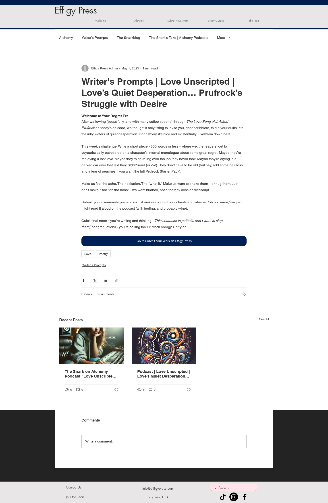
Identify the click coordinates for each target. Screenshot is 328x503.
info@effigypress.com (158, 488)
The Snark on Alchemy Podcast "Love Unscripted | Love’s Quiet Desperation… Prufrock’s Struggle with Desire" (91, 373)
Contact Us (73, 487)
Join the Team (75, 497)
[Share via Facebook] (83, 280)
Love (87, 254)
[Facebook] (244, 497)
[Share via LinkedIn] (105, 280)
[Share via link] (116, 280)
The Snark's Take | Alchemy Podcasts (178, 37)
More (221, 37)
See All (264, 319)
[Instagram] (233, 497)
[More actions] (244, 68)
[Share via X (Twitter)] (94, 280)
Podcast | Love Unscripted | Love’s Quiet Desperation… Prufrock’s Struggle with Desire (163, 373)
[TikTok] (222, 497)
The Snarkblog (128, 37)
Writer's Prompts (95, 37)
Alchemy (66, 37)
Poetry (103, 254)
